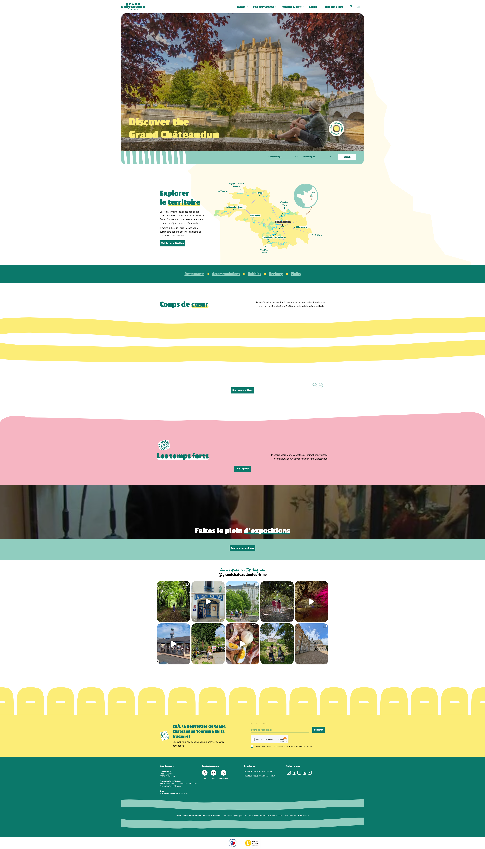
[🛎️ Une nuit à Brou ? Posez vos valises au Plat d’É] (173, 643)
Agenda (313, 6)
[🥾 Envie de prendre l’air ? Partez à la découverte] (173, 601)
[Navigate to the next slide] (320, 386)
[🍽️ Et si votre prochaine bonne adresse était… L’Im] (242, 643)
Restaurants (194, 273)
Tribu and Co (303, 815)
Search (347, 157)
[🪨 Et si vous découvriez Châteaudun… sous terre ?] (311, 601)
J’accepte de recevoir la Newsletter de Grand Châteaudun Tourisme (284, 746)
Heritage (276, 273)
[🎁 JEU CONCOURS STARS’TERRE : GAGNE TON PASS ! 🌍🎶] (311, 643)
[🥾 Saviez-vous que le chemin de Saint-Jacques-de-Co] (242, 601)
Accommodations (226, 273)
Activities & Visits (291, 6)
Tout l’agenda (242, 468)
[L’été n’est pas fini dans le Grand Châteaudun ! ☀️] (208, 643)
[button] (360, 7)
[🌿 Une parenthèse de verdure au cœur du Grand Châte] (277, 601)
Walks (296, 273)
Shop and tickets (334, 6)
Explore (241, 6)
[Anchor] (336, 128)
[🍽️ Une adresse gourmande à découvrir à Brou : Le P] (208, 601)
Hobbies (254, 273)
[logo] (133, 6)
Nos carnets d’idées (242, 390)
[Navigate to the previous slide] (314, 386)
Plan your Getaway (263, 6)
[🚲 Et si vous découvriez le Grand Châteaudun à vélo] (277, 643)
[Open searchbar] (351, 6)
